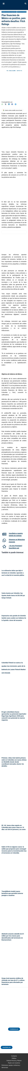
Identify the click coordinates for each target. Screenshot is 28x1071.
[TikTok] (15, 1006)
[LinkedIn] (9, 104)
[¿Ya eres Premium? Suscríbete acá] (4, 546)
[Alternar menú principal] (4, 4)
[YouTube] (18, 1006)
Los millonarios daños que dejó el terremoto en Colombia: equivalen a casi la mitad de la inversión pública (13, 573)
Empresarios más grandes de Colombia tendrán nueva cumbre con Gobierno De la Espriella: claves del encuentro (14, 618)
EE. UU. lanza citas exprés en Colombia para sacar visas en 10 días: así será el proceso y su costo (14, 827)
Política (14, 1058)
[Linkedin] (10, 1006)
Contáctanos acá (14, 1029)
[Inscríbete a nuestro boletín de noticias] (4, 534)
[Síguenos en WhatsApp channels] (4, 540)
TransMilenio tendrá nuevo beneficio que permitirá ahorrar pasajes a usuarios (12, 893)
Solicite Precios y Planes (14, 1060)
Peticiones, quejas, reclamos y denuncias (11, 1066)
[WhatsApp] (2, 104)
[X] (5, 104)
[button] (25, 4)
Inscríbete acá (7, 1047)
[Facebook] (12, 104)
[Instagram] (13, 1006)
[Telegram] (15, 104)
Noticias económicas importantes (9, 11)
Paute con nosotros (14, 1063)
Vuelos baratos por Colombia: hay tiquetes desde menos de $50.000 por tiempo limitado (13, 595)
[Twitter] (7, 1006)
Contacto (14, 1056)
